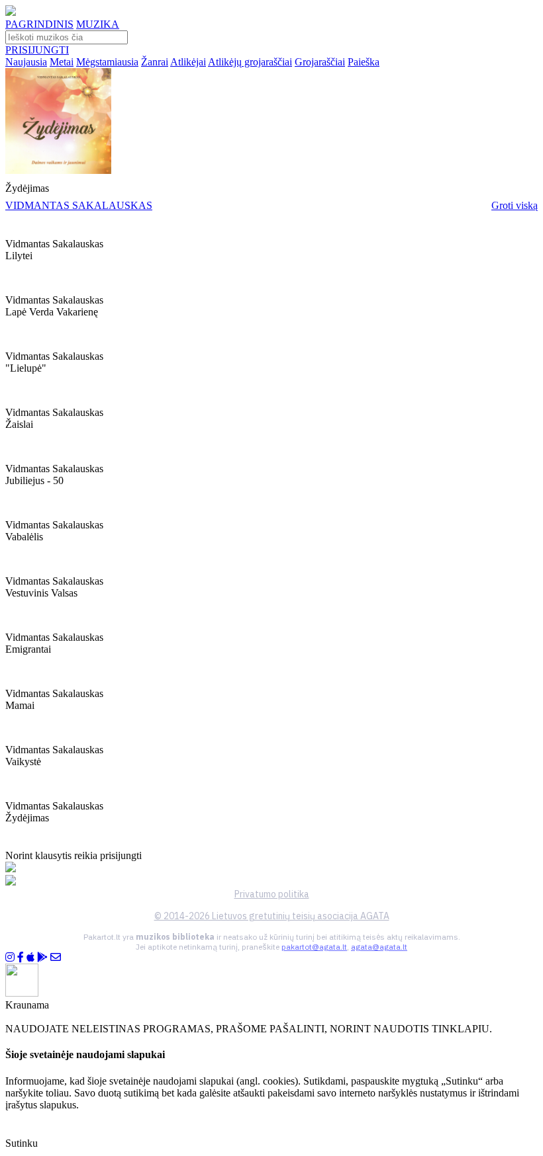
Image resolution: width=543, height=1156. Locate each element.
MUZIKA (97, 24)
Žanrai (154, 61)
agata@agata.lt (379, 947)
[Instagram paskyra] (10, 957)
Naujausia (26, 61)
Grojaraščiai (320, 61)
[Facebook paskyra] (20, 957)
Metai (62, 61)
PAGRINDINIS (39, 24)
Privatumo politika (271, 894)
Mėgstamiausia (107, 61)
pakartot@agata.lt (314, 947)
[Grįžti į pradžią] (10, 12)
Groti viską (514, 205)
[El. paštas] (55, 957)
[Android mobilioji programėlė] (42, 957)
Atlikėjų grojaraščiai (250, 61)
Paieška (363, 61)
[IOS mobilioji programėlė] (30, 957)
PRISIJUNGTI (37, 50)
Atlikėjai (188, 61)
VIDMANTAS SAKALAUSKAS (78, 205)
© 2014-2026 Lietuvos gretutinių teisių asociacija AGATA (271, 916)
